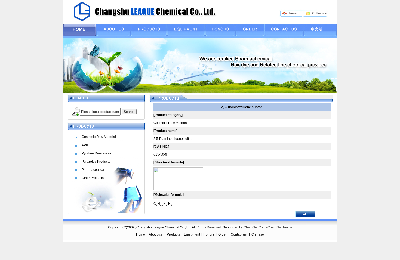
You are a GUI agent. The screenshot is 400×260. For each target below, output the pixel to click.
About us (156, 234)
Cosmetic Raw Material (99, 137)
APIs (85, 145)
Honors (208, 234)
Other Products (93, 178)
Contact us (239, 234)
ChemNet (251, 227)
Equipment (192, 234)
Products (173, 234)
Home (140, 234)
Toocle (287, 227)
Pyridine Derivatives (96, 153)
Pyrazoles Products (96, 161)
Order (222, 234)
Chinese (257, 234)
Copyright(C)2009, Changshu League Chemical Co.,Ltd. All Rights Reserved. (175, 227)
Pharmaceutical (93, 170)
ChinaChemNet (270, 227)
